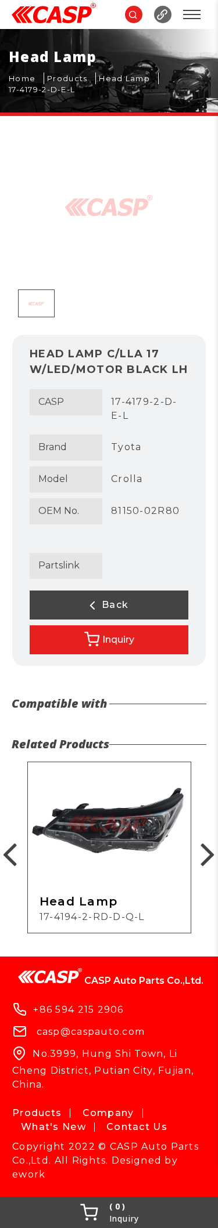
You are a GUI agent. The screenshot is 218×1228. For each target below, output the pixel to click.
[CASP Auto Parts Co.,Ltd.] (54, 14)
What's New (53, 1126)
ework (28, 1174)
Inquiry (118, 639)
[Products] (71, 79)
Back (113, 604)
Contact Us (136, 1126)
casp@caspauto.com (91, 1031)
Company (108, 1112)
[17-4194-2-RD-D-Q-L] (109, 847)
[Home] (26, 79)
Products (37, 1112)
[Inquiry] (109, 1212)
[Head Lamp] (129, 79)
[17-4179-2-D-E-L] (46, 90)
